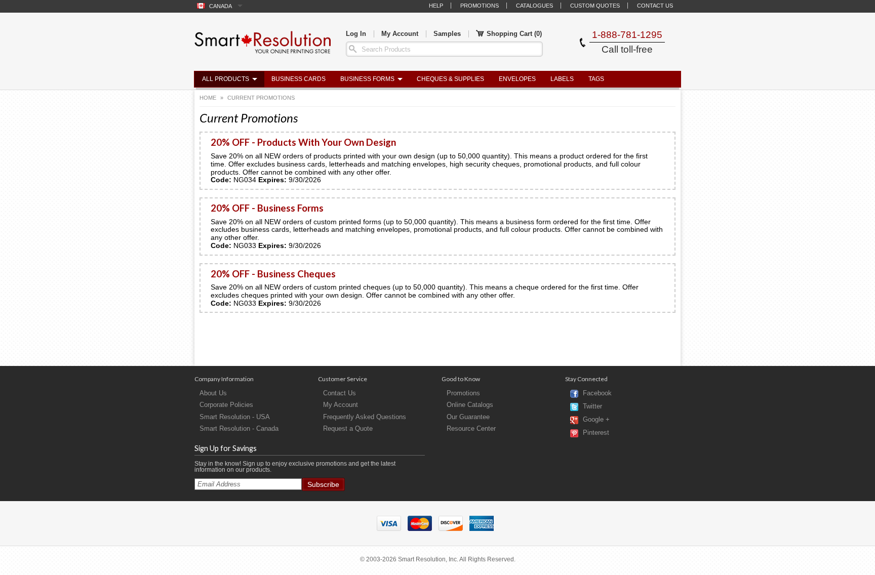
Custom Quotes (595, 6)
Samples (447, 33)
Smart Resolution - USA (235, 417)
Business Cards (298, 79)
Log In (356, 33)
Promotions (479, 6)
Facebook (597, 393)
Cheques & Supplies (450, 79)
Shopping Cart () (514, 33)
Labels (562, 79)
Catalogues (534, 6)
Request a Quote (348, 428)
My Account (399, 33)
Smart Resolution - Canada (239, 428)
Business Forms (367, 79)
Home (208, 98)
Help (436, 6)
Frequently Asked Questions (364, 417)
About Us (213, 393)
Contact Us (655, 6)
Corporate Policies (226, 404)
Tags (596, 79)
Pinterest (596, 433)
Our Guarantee (468, 417)
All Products (225, 79)
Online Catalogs (470, 404)
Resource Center (471, 428)
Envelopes (517, 79)
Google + (596, 420)
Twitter (592, 406)
